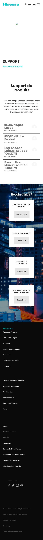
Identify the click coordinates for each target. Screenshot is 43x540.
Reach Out (21, 241)
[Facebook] (9, 485)
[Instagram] (17, 485)
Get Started (21, 214)
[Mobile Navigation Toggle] (38, 4)
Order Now (21, 300)
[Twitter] (13, 485)
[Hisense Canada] (11, 4)
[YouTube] (21, 485)
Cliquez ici (21, 271)
